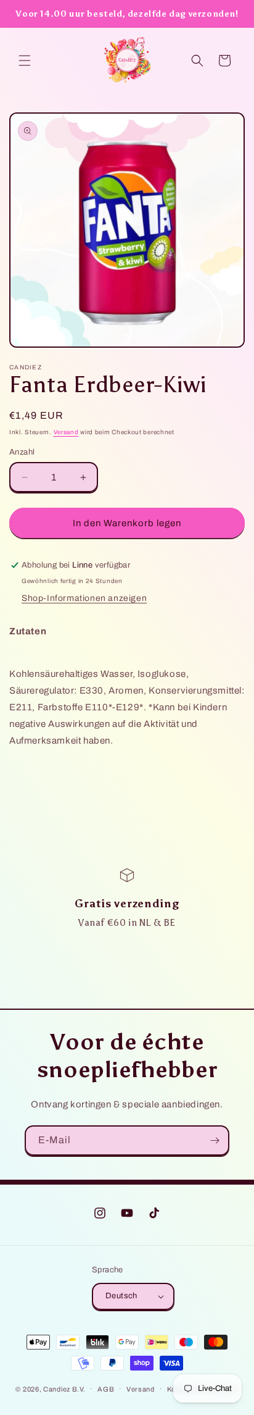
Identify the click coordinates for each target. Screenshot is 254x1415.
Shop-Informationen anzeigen (84, 598)
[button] (24, 60)
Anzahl (22, 452)
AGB (105, 1389)
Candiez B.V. (64, 1388)
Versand (66, 432)
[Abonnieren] (214, 1140)
